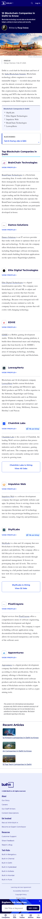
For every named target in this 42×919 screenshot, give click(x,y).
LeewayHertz (16, 367)
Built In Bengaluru (9, 854)
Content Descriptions (10, 813)
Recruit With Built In (10, 823)
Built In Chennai (8, 859)
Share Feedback (8, 841)
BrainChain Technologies (22, 162)
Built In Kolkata (8, 871)
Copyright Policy (21, 894)
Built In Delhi (7, 863)
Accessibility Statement (21, 891)
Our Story (6, 800)
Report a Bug (7, 845)
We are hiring (34, 428)
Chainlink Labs (16, 423)
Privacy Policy (21, 898)
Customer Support (9, 836)
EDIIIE (11, 322)
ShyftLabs (14, 529)
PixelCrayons (15, 604)
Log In (37, 3)
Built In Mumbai (8, 875)
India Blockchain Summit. (15, 73)
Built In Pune (7, 880)
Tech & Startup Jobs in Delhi (15, 140)
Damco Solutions (18, 225)
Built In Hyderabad (9, 867)
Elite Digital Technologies (23, 270)
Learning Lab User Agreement (21, 887)
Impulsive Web (17, 484)
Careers (5, 805)
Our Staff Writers (8, 809)
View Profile (8, 167)
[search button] (31, 3)
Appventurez (16, 652)
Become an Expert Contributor (14, 827)
